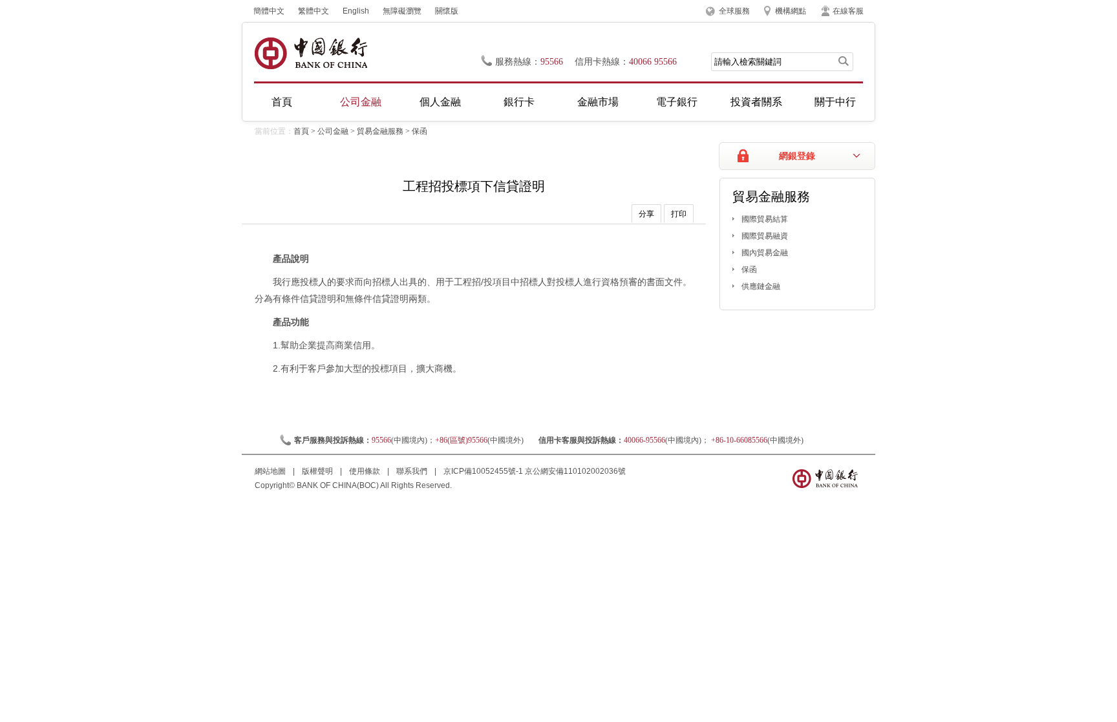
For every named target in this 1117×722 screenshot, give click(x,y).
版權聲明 (318, 471)
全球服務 (734, 11)
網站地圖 (271, 471)
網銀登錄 (797, 156)
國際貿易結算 (764, 219)
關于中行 (835, 101)
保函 (419, 131)
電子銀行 (676, 101)
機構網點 (790, 11)
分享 (646, 213)
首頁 (281, 101)
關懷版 (446, 11)
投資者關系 (756, 101)
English (356, 11)
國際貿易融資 (764, 235)
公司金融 (360, 101)
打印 (678, 213)
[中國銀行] (310, 53)
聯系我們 (412, 471)
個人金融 (440, 101)
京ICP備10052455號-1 (483, 471)
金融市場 (598, 101)
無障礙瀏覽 (402, 11)
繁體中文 (313, 11)
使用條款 (365, 471)
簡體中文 (268, 11)
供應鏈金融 (760, 286)
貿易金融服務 (380, 131)
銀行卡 (519, 101)
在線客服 (848, 11)
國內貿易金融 (764, 252)
